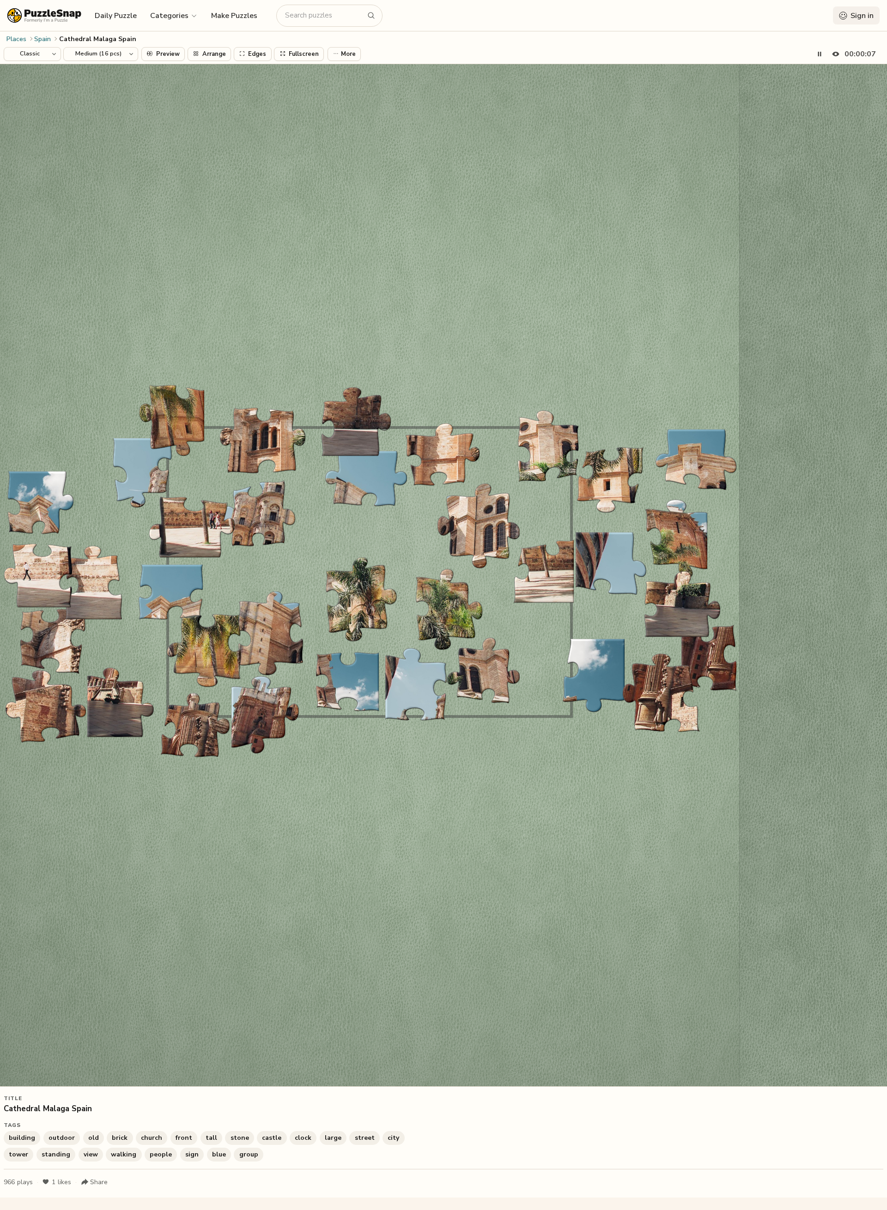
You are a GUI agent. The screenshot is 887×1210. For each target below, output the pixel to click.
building (22, 1137)
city (393, 1137)
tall (211, 1137)
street (365, 1137)
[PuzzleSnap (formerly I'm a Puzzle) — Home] (44, 15)
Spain (42, 39)
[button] (174, 15)
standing (56, 1154)
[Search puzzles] (371, 15)
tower (18, 1154)
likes (61, 1182)
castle (271, 1137)
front (184, 1137)
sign (192, 1154)
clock (303, 1137)
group (248, 1154)
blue (219, 1154)
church (151, 1137)
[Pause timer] (819, 54)
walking (123, 1154)
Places (16, 39)
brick (120, 1137)
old (93, 1137)
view (91, 1154)
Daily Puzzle (116, 16)
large (333, 1137)
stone (240, 1137)
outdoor (62, 1137)
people (161, 1154)
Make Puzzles (234, 16)
